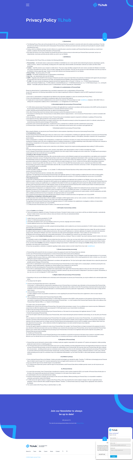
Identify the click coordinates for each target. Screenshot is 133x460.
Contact (58, 451)
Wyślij (113, 456)
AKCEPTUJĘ (102, 454)
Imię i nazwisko (113, 438)
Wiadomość (112, 448)
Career (45, 451)
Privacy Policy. (80, 423)
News (51, 451)
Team (34, 451)
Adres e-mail (113, 443)
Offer (40, 451)
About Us (28, 451)
